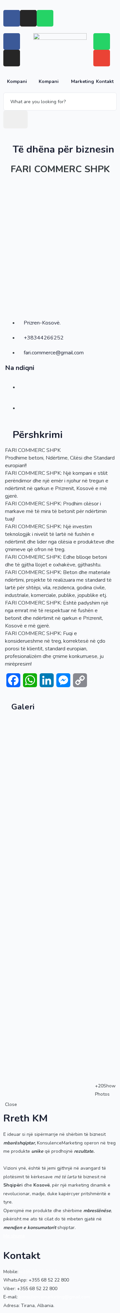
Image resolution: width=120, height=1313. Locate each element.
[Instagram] (28, 18)
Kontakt (105, 81)
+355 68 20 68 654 (40, 1272)
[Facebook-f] (11, 18)
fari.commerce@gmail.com (54, 352)
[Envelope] (101, 58)
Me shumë (14, 1236)
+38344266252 (44, 337)
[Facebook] (11, 41)
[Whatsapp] (45, 18)
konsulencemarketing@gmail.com (54, 1297)
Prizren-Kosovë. (42, 323)
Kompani (17, 81)
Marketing (82, 81)
